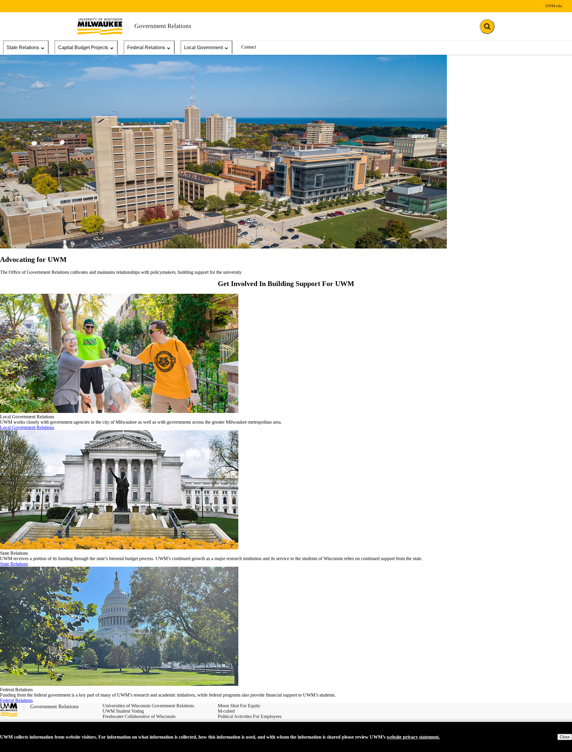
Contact (248, 46)
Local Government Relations (27, 427)
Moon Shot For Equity (239, 705)
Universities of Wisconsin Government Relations (148, 705)
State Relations (23, 47)
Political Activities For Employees (250, 716)
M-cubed (226, 711)
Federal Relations (146, 47)
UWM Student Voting (123, 711)
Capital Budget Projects (83, 47)
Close (565, 737)
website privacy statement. (413, 736)
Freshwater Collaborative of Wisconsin (138, 716)
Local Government (203, 47)
